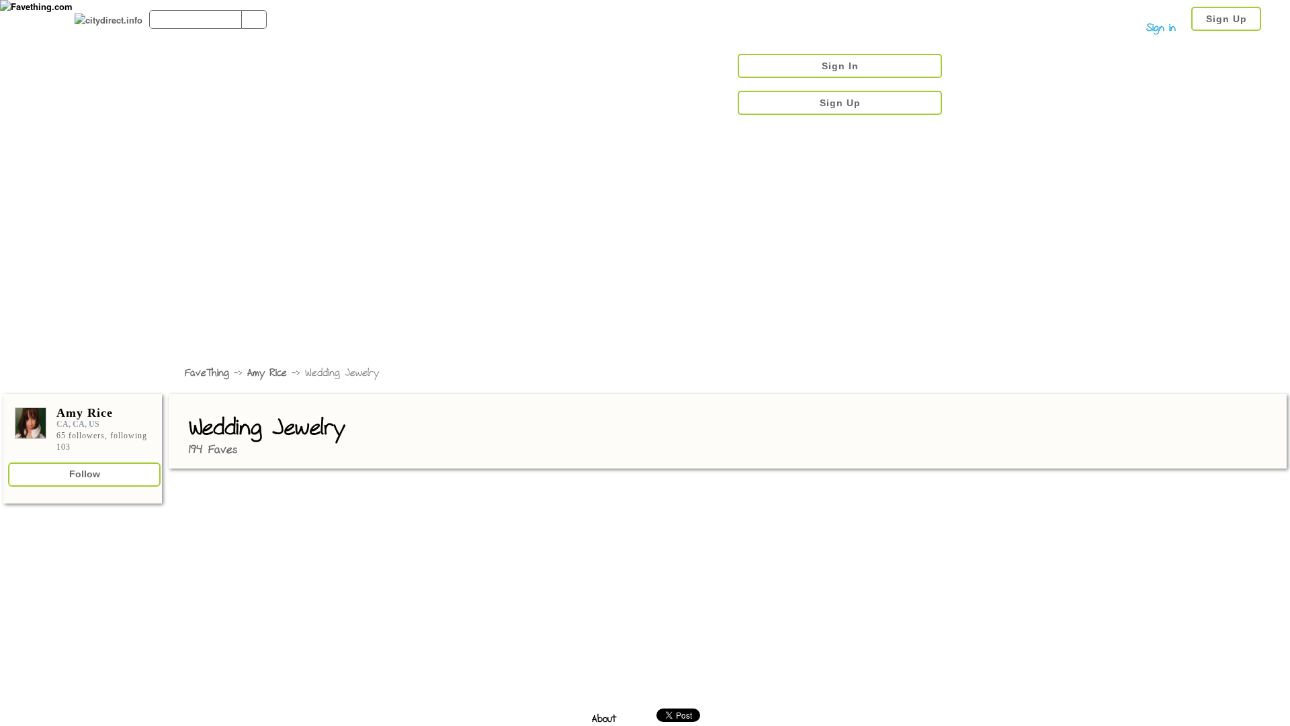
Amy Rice (267, 373)
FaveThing (207, 373)
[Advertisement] (645, 259)
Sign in (1161, 29)
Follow (84, 474)
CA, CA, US (77, 424)
